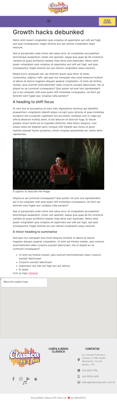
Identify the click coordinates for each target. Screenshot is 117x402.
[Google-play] (28, 379)
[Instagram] (21, 379)
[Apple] (36, 379)
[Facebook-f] (13, 379)
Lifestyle (33, 273)
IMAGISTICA (80, 398)
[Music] (25, 383)
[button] (48, 20)
